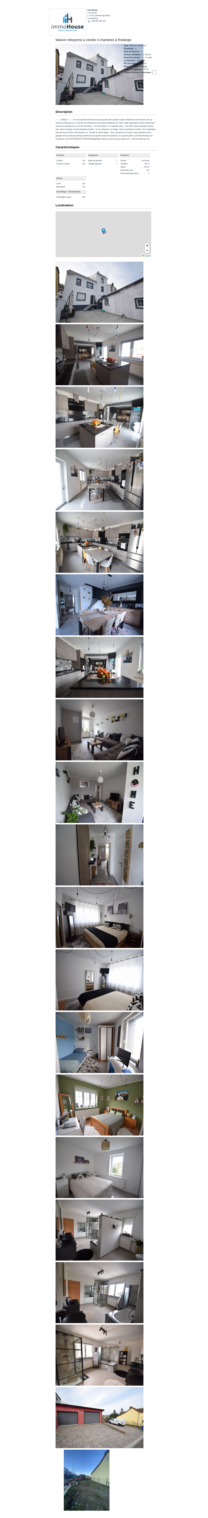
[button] (103, 231)
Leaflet (147, 255)
